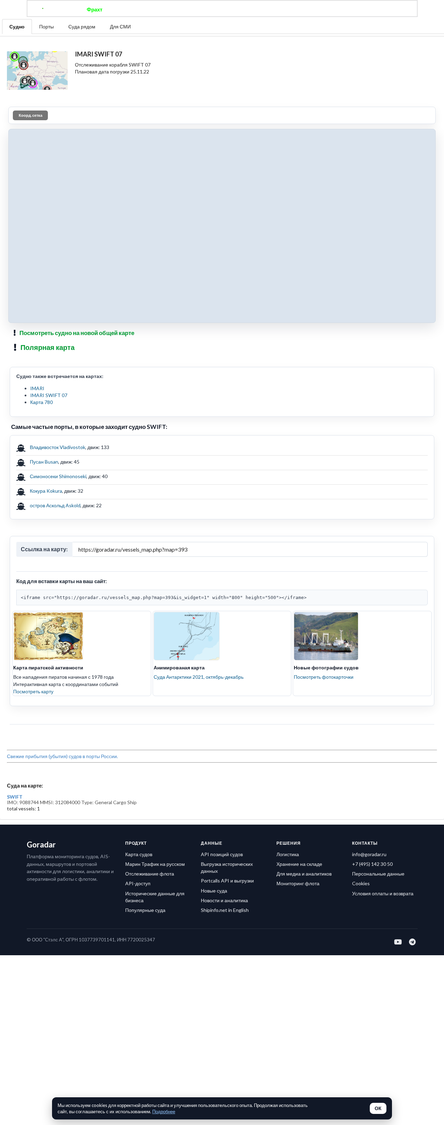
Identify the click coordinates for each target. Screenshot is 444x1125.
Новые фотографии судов (326, 667)
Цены (244, 9)
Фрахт (94, 9)
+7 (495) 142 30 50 (372, 864)
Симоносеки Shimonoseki (58, 476)
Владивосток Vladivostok (57, 447)
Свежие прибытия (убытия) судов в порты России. (62, 756)
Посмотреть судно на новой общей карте (76, 332)
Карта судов (138, 854)
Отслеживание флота (149, 874)
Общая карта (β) (187, 9)
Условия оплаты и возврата (382, 893)
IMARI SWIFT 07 (48, 395)
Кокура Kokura (46, 491)
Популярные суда (145, 910)
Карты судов (278, 9)
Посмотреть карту (33, 691)
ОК (378, 1108)
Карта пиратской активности (48, 667)
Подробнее (163, 1111)
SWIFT (15, 797)
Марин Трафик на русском (155, 864)
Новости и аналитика (224, 900)
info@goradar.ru (369, 854)
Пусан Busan (44, 462)
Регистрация (320, 9)
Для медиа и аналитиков (304, 874)
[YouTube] (398, 942)
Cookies (361, 883)
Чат (222, 9)
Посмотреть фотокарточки (323, 677)
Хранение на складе (299, 864)
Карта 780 (41, 402)
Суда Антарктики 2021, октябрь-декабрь (199, 677)
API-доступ (138, 883)
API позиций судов (222, 854)
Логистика (287, 854)
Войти (354, 9)
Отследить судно (135, 9)
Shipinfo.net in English (225, 910)
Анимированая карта (179, 667)
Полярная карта (47, 347)
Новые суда (214, 891)
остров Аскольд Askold (55, 505)
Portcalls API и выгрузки (227, 881)
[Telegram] (412, 942)
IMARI (37, 388)
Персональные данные (378, 874)
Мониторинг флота (297, 883)
